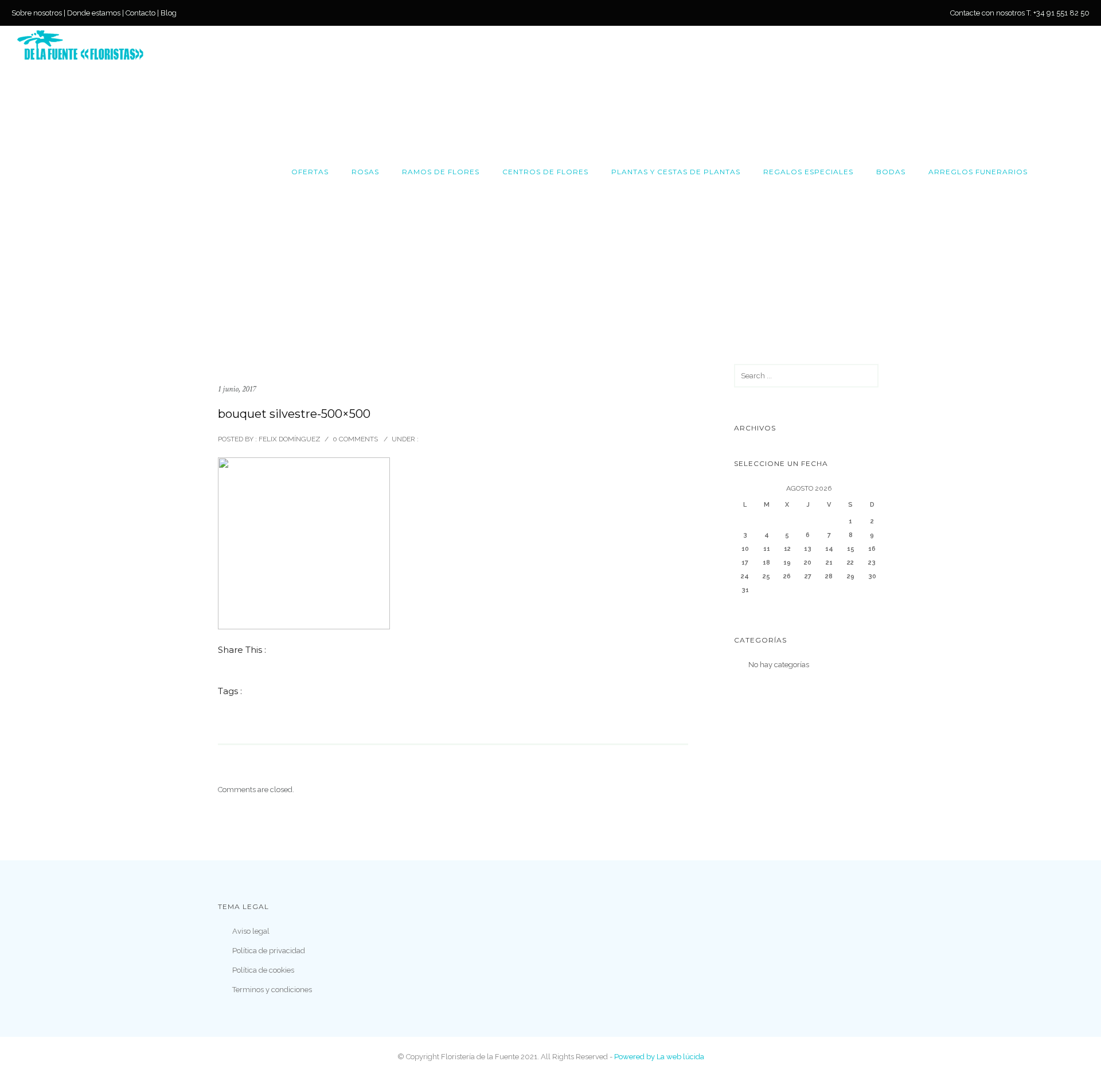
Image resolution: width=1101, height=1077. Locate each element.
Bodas (890, 171)
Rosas (365, 171)
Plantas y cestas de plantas (675, 171)
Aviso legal (251, 931)
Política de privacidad (268, 950)
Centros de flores (545, 171)
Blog (169, 13)
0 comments (355, 439)
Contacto (140, 13)
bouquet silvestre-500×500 (294, 414)
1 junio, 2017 (237, 388)
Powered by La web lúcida (659, 1056)
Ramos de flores (440, 171)
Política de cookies (263, 970)
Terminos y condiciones (272, 989)
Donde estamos (93, 13)
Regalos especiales (808, 171)
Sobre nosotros (36, 13)
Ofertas (310, 171)
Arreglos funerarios (978, 171)
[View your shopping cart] (1078, 171)
